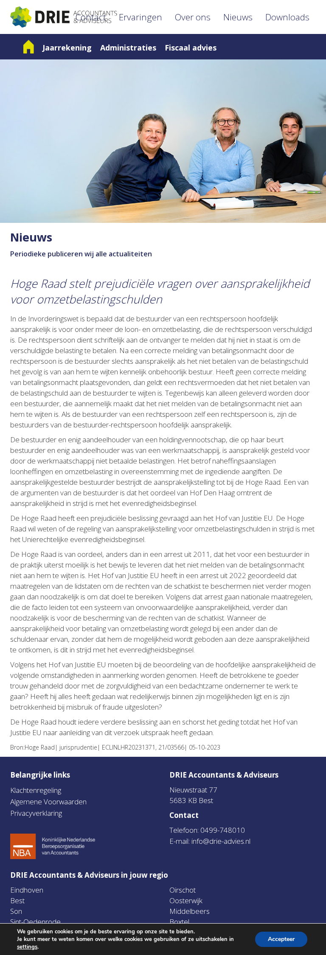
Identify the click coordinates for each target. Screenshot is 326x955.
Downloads (287, 17)
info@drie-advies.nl (220, 841)
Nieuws (238, 17)
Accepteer (281, 939)
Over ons (193, 17)
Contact (91, 17)
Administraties (128, 47)
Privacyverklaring (36, 813)
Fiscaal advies (190, 47)
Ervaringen (140, 17)
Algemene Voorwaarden (48, 801)
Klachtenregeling (35, 790)
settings (27, 947)
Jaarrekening (67, 47)
